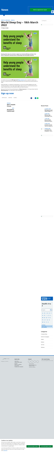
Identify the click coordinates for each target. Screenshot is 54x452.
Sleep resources (21, 80)
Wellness (43, 347)
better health (4, 97)
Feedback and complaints (19, 366)
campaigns (10, 97)
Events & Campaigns (5, 20)
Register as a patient (18, 364)
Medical (13, 20)
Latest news (17, 361)
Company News (44, 334)
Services (42, 344)
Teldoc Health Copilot (18, 362)
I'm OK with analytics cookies (46, 446)
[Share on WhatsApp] (37, 98)
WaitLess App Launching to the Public (48, 116)
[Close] (53, 439)
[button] (52, 11)
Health (42, 339)
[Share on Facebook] (31, 98)
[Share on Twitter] (33, 98)
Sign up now (7, 93)
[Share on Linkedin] (35, 98)
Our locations (17, 365)
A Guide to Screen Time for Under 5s (48, 125)
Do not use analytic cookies (33, 446)
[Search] (52, 21)
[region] (27, 445)
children (15, 97)
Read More (5, 450)
